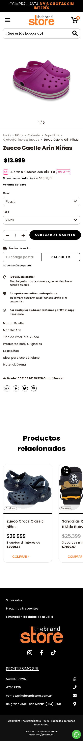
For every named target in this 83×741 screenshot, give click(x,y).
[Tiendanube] (41, 735)
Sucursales (14, 600)
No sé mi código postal (17, 265)
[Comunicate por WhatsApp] (76, 734)
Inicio (7, 135)
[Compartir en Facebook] (16, 390)
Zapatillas (52, 135)
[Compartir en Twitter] (25, 390)
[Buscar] (75, 33)
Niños (19, 135)
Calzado (34, 135)
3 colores (10, 508)
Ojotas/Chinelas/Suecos (21, 140)
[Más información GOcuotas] (63, 172)
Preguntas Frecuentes (22, 608)
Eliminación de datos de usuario (29, 617)
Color (6, 193)
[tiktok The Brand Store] (53, 654)
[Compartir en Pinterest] (34, 390)
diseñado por (41, 731)
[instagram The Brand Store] (29, 654)
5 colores (66, 508)
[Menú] (7, 20)
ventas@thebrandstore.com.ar (29, 696)
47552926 (13, 687)
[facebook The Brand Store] (41, 654)
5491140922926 (17, 679)
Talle (6, 211)
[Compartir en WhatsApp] (7, 388)
